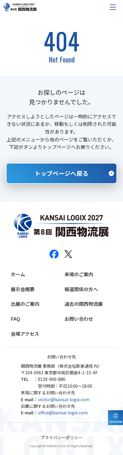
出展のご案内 (25, 303)
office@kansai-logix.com (63, 413)
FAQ (15, 318)
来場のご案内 (78, 274)
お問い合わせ (78, 318)
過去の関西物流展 (83, 303)
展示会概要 (23, 289)
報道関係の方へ (81, 289)
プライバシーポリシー (61, 437)
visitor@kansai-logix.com (64, 399)
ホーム (18, 274)
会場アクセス (25, 333)
